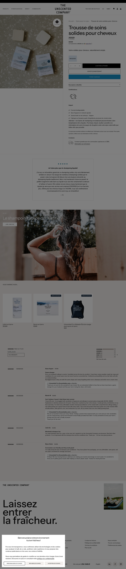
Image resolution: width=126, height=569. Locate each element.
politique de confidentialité (45, 558)
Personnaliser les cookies (14, 563)
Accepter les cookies (54, 563)
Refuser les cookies (35, 563)
